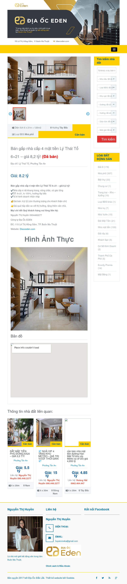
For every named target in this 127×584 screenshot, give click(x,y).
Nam (27, 485)
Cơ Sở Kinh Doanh (107, 246)
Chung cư (102, 186)
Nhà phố (29, 134)
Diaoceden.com (27, 228)
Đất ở (100, 166)
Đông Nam (56, 492)
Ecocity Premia (105, 264)
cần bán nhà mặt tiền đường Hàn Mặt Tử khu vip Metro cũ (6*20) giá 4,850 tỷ (77, 456)
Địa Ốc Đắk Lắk (36, 577)
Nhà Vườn (103, 214)
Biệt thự (101, 179)
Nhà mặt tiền (104, 227)
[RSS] (109, 577)
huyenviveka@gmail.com (66, 540)
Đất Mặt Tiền (104, 220)
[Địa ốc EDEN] (63, 22)
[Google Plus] (116, 577)
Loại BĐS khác (105, 201)
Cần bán (80, 134)
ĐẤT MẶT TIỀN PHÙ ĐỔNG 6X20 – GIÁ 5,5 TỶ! (20, 453)
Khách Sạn (103, 239)
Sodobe (70, 577)
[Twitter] (103, 577)
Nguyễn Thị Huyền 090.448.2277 (20, 477)
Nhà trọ (101, 208)
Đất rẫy (101, 233)
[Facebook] (96, 577)
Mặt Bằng (102, 274)
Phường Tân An (21, 460)
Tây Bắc (63, 127)
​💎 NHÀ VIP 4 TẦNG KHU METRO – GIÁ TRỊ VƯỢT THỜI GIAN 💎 (48, 456)
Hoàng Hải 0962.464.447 (79, 482)
